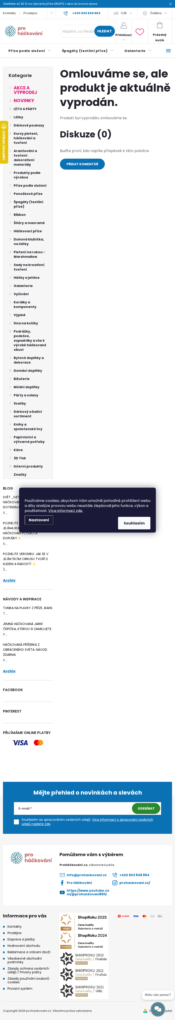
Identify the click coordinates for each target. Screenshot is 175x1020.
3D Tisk (20, 458)
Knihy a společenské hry (28, 426)
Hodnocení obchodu (24, 945)
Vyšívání (21, 294)
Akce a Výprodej (25, 90)
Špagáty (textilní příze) (28, 204)
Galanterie (23, 286)
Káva (18, 450)
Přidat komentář (82, 164)
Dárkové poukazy (29, 125)
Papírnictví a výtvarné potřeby (29, 439)
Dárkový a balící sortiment (28, 413)
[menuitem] (30, 51)
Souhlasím (134, 523)
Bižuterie (22, 379)
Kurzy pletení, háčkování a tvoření (26, 138)
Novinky (24, 101)
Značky (20, 474)
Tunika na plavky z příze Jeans (27, 608)
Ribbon (20, 214)
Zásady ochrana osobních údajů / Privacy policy (28, 970)
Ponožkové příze (28, 193)
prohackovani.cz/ (134, 883)
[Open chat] (158, 1009)
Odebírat (146, 808)
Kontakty (9, 13)
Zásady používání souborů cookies (28, 980)
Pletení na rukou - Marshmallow (29, 254)
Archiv (9, 580)
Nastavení (39, 519)
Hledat (104, 31)
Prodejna (30, 13)
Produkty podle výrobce (27, 175)
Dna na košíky (26, 323)
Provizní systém (20, 988)
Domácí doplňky (28, 370)
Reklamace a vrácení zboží (29, 952)
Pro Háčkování (79, 883)
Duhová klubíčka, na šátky (29, 241)
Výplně (20, 315)
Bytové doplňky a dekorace (29, 360)
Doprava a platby (21, 939)
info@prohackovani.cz (87, 875)
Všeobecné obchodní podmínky (25, 960)
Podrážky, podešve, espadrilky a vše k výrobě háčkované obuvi (30, 340)
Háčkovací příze (28, 231)
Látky (18, 117)
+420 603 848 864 (134, 875)
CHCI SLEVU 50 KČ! (87, 516)
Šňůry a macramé (29, 223)
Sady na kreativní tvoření (29, 267)
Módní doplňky (26, 387)
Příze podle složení (30, 185)
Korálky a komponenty (25, 304)
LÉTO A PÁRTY (25, 109)
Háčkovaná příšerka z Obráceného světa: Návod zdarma (25, 649)
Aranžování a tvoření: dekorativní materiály (25, 158)
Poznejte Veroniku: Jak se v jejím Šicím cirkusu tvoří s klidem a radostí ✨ (25, 559)
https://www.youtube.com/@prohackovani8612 (88, 892)
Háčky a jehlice (27, 277)
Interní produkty (28, 466)
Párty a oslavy (26, 395)
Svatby (20, 403)
